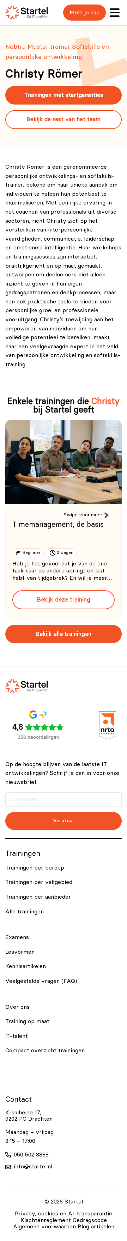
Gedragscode (90, 1220)
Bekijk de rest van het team (63, 119)
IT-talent (16, 1036)
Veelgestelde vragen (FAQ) (41, 981)
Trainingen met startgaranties (63, 95)
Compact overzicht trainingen (45, 1050)
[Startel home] (26, 12)
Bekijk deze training (63, 599)
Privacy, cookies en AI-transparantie (63, 1213)
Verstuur (63, 821)
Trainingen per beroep (34, 868)
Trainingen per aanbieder (38, 897)
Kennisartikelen (25, 966)
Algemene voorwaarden (44, 1226)
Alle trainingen (24, 911)
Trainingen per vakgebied (38, 882)
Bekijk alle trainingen (63, 634)
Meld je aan (84, 12)
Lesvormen (20, 952)
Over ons (17, 1007)
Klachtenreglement (45, 1220)
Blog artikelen (96, 1226)
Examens (17, 937)
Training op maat (27, 1021)
